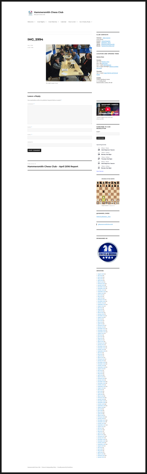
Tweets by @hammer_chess (103, 216)
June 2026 (100, 277)
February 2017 (101, 436)
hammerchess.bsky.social (108, 46)
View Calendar (100, 171)
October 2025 (101, 290)
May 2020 (100, 373)
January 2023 (101, 327)
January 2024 (101, 314)
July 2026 (100, 275)
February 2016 (101, 455)
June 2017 (100, 429)
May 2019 (100, 393)
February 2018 (101, 417)
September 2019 (102, 386)
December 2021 (101, 346)
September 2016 (102, 444)
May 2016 (100, 450)
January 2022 (101, 344)
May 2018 (100, 412)
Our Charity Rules (85, 22)
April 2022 (100, 340)
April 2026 (100, 280)
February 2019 (101, 397)
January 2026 (101, 285)
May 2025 (100, 296)
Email (30, 134)
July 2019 (100, 389)
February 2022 (101, 343)
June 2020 (100, 372)
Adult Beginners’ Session (108, 150)
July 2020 (100, 370)
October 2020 (101, 365)
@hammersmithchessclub (107, 44)
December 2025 (101, 286)
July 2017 (100, 428)
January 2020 (101, 380)
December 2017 (101, 420)
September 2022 (102, 331)
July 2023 (100, 319)
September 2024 (102, 304)
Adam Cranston (106, 38)
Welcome (30, 22)
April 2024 (100, 311)
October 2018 (101, 404)
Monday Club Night (106, 154)
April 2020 (100, 375)
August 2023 (101, 317)
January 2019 (101, 399)
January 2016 (101, 457)
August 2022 (101, 333)
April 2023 (100, 323)
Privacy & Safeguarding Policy (49, 467)
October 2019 (101, 384)
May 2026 (100, 278)
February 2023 (101, 325)
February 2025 (101, 299)
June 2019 (100, 391)
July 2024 (100, 307)
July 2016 (100, 447)
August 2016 (101, 446)
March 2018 (100, 415)
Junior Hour (105, 63)
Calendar (63, 22)
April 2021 (100, 356)
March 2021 (100, 357)
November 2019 (101, 383)
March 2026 (101, 282)
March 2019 (101, 396)
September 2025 (102, 291)
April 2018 (100, 413)
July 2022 (100, 335)
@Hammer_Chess (106, 42)
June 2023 (100, 320)
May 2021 (100, 354)
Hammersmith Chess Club (48, 12)
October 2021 (101, 349)
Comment (31, 104)
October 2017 (101, 423)
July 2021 (100, 352)
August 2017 (101, 426)
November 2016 (101, 441)
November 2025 (101, 288)
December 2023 (101, 315)
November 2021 (101, 348)
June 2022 (100, 336)
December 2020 (101, 362)
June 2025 (100, 295)
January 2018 (101, 418)
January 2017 (101, 438)
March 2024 (101, 312)
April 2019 (100, 394)
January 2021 (101, 360)
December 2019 (101, 381)
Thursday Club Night (106, 159)
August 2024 (101, 306)
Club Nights (41, 22)
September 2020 (102, 367)
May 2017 (100, 431)
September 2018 (102, 405)
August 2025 (101, 293)
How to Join (72, 22)
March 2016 (101, 454)
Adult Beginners (107, 65)
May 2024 (100, 309)
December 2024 (101, 301)
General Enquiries (106, 41)
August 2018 (101, 407)
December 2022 (101, 328)
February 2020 (101, 378)
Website (30, 142)
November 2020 (101, 364)
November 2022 (101, 330)
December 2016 (101, 439)
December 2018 (101, 401)
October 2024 (101, 303)
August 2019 (101, 388)
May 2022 (100, 338)
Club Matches (52, 22)
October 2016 (101, 442)
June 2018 (100, 410)
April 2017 (100, 433)
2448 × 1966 (30, 47)
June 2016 (100, 449)
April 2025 (100, 298)
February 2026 (101, 283)
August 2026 (101, 274)
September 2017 (102, 425)
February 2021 (101, 359)
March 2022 (101, 341)
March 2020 (101, 376)
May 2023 (100, 322)
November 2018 (101, 402)
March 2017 (100, 434)
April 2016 (100, 452)
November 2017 (101, 421)
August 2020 (101, 368)
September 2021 (102, 351)
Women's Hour (105, 61)
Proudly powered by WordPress (65, 467)
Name (30, 127)
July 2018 (100, 409)
